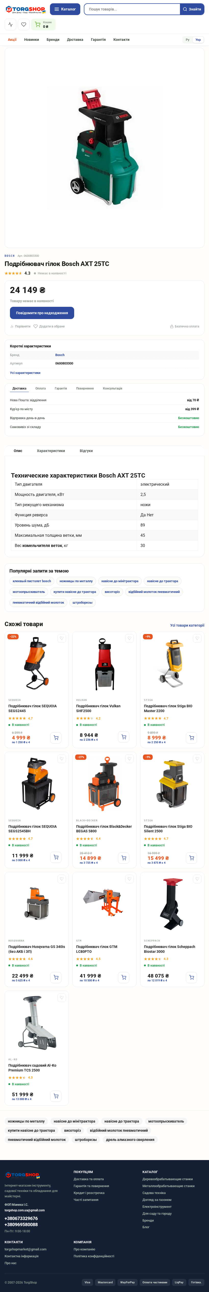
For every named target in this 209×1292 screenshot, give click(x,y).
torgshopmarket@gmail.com (25, 1249)
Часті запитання (86, 1200)
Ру (187, 40)
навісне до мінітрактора (119, 581)
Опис (18, 451)
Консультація (112, 388)
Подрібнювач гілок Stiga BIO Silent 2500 (168, 828)
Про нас (11, 1263)
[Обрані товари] (24, 24)
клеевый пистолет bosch (32, 581)
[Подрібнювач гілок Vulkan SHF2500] (104, 663)
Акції (12, 40)
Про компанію (84, 1249)
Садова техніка (154, 1193)
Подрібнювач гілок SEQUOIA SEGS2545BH (32, 828)
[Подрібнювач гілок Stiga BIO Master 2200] (172, 663)
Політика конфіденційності (94, 1256)
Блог (145, 1227)
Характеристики (51, 451)
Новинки (31, 40)
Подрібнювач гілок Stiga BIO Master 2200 (168, 708)
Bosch (10, 256)
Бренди (53, 40)
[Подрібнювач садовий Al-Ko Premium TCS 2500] (37, 1023)
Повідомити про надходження (42, 313)
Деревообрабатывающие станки (167, 1179)
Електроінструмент (157, 1207)
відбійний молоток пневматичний (154, 592)
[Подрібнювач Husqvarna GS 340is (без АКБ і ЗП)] (37, 904)
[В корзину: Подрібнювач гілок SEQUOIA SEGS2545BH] (55, 857)
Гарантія (98, 40)
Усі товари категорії (187, 625)
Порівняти (22, 326)
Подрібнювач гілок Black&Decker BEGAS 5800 (104, 828)
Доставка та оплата (89, 1179)
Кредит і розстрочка (89, 1193)
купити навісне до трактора (75, 592)
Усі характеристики (25, 372)
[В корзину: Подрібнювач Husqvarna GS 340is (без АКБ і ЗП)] (55, 977)
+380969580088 (21, 1224)
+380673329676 (21, 1218)
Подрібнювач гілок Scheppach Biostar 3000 (169, 949)
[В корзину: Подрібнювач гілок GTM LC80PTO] (123, 977)
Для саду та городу (157, 1213)
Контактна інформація (21, 1256)
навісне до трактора (162, 581)
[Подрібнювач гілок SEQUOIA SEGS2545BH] (37, 784)
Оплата (40, 388)
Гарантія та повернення (91, 1186)
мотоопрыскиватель (29, 592)
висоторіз (112, 592)
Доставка (75, 40)
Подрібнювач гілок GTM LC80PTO (96, 949)
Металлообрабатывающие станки (168, 1186)
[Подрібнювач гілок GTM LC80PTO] (104, 904)
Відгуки (86, 451)
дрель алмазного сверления (130, 1140)
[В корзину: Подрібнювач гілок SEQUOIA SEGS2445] (55, 737)
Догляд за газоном (157, 1200)
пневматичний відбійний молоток (38, 602)
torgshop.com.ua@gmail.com (25, 1210)
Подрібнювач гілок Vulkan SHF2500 (98, 708)
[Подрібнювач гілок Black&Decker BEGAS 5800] (104, 784)
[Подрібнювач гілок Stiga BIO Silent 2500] (172, 784)
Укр (198, 40)
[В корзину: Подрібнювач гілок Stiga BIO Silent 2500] (191, 858)
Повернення (85, 388)
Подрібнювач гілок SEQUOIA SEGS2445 (32, 708)
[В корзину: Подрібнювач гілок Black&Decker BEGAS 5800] (123, 858)
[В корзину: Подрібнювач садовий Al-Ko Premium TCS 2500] (55, 1096)
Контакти (121, 40)
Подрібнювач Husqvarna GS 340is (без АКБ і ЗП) (36, 949)
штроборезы (83, 602)
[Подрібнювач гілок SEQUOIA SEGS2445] (37, 663)
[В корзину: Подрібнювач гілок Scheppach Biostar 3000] (191, 977)
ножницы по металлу (76, 581)
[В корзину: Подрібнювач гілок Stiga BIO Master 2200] (191, 737)
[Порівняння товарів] (10, 24)
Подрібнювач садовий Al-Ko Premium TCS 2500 (32, 1067)
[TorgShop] (25, 9)
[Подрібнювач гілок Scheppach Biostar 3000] (172, 904)
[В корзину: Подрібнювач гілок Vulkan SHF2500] (123, 736)
